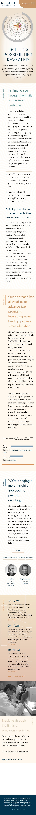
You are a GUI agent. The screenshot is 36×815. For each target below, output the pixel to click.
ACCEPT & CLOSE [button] (19, 810)
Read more (12, 620)
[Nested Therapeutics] (8, 4)
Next (34, 570)
